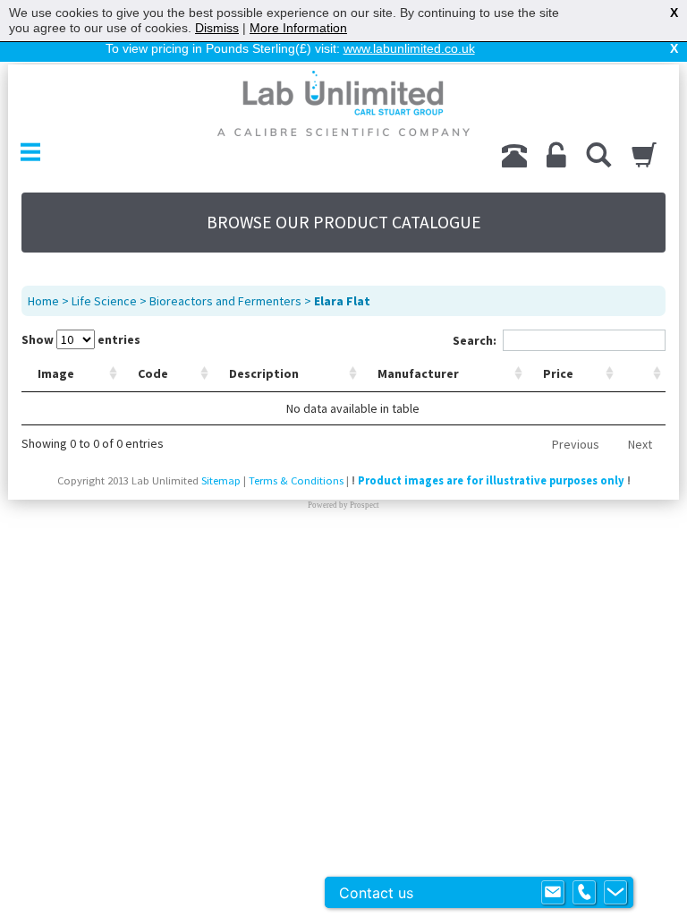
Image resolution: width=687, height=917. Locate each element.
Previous (575, 444)
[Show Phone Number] (584, 892)
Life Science (104, 301)
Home (43, 301)
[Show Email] (552, 892)
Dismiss (217, 28)
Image (56, 373)
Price (558, 373)
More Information (298, 28)
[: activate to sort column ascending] (642, 374)
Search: (474, 340)
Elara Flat (342, 301)
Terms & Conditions (296, 480)
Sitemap (221, 480)
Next (640, 444)
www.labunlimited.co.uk (409, 48)
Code (153, 373)
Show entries (80, 339)
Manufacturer (418, 373)
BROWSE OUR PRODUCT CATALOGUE (344, 222)
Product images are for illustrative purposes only (491, 480)
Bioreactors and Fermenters (225, 301)
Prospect (364, 505)
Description (264, 373)
